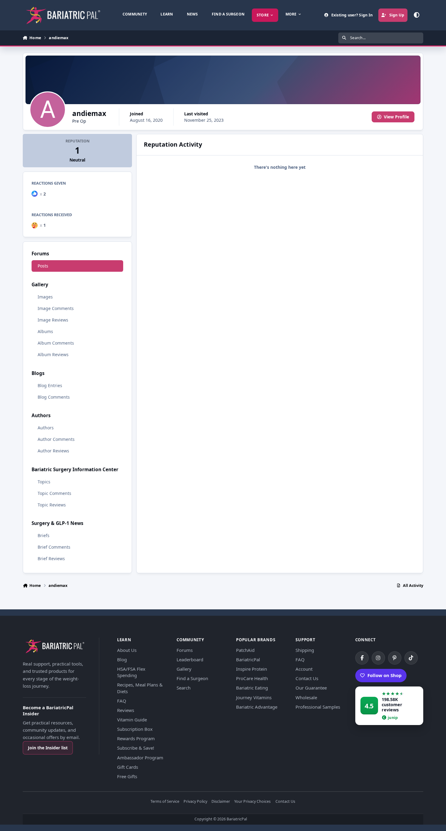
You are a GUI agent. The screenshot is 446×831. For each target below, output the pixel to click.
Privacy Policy (195, 801)
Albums (45, 331)
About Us (127, 650)
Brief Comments (54, 547)
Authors (46, 428)
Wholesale (306, 697)
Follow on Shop (384, 675)
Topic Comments (54, 493)
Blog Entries (50, 385)
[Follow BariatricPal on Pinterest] (394, 658)
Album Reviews (53, 354)
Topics (44, 482)
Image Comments (56, 308)
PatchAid (245, 650)
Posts (43, 266)
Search (184, 688)
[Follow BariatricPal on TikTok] (411, 658)
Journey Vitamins (254, 697)
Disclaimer (220, 801)
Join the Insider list (48, 748)
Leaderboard (190, 659)
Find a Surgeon (192, 678)
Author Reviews (53, 451)
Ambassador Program (140, 757)
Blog (122, 659)
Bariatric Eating (252, 688)
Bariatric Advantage (256, 707)
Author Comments (56, 439)
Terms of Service (164, 801)
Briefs (43, 535)
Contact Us (307, 678)
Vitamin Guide (132, 720)
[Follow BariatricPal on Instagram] (378, 658)
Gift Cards (127, 767)
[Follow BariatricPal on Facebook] (362, 658)
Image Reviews (53, 320)
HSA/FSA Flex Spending (131, 672)
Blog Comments (54, 397)
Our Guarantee (311, 688)
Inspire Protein (251, 669)
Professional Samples (318, 707)
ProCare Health (252, 678)
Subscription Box (135, 729)
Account (304, 669)
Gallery (184, 669)
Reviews (125, 710)
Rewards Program (136, 738)
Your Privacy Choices (252, 801)
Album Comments (56, 343)
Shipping (305, 650)
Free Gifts (127, 776)
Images (45, 297)
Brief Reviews (51, 558)
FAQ (121, 701)
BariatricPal (248, 659)
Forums (185, 650)
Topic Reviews (52, 505)
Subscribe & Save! (135, 748)
